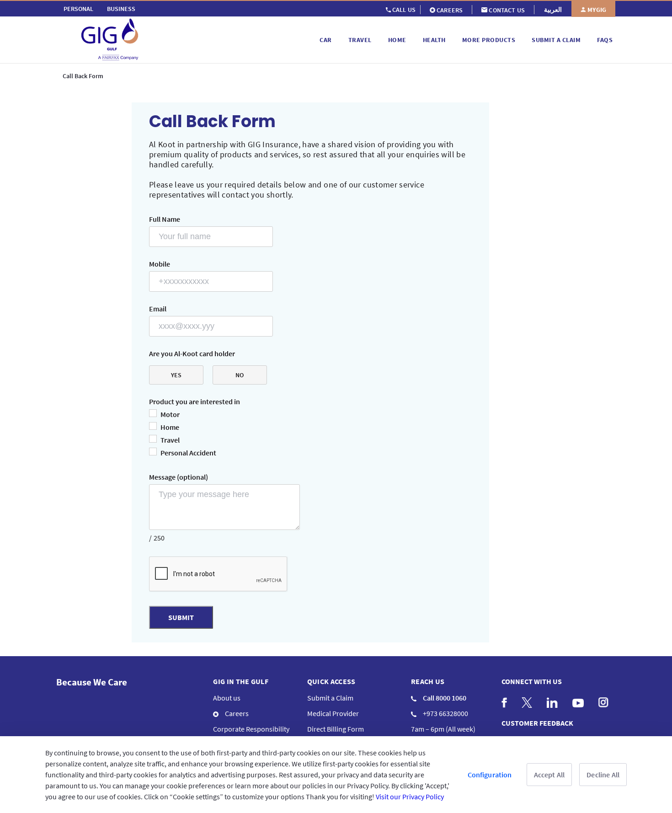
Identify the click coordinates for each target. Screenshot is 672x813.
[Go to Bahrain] (186, 39)
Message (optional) (178, 476)
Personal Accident (188, 452)
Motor (170, 414)
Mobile (159, 263)
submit (181, 617)
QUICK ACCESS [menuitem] (331, 681)
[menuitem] (78, 8)
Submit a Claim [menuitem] (330, 697)
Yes (176, 375)
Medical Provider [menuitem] (333, 713)
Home (169, 427)
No (239, 375)
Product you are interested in (194, 401)
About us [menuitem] (226, 697)
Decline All (603, 774)
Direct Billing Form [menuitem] (335, 728)
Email (157, 308)
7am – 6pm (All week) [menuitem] (443, 728)
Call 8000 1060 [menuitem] (443, 697)
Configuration (490, 774)
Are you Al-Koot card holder (192, 353)
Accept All (549, 774)
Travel (170, 439)
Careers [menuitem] (236, 713)
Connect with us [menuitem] (531, 681)
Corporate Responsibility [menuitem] (251, 728)
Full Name (164, 219)
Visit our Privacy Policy (410, 796)
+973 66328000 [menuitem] (444, 713)
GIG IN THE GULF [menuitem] (240, 681)
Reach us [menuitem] (428, 681)
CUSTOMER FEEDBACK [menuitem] (537, 722)
